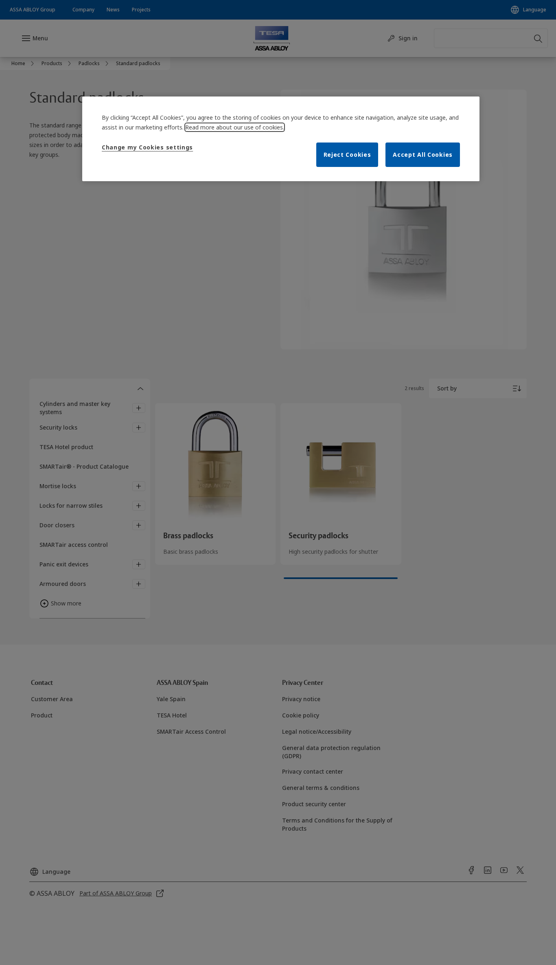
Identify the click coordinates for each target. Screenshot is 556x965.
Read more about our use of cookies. (234, 127)
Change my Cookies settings (147, 147)
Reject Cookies (347, 154)
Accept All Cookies (423, 154)
